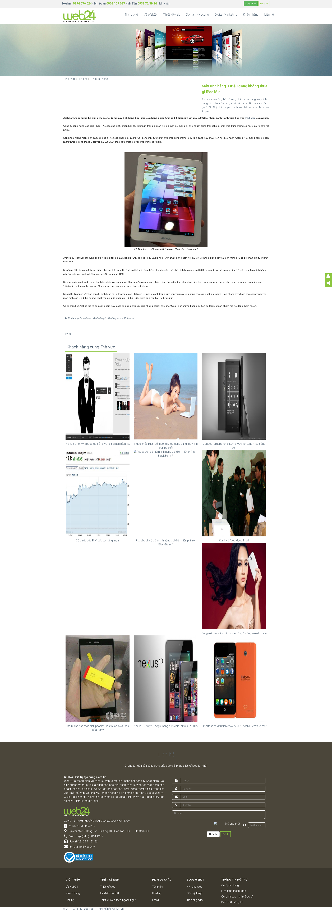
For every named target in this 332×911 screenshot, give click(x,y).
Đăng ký (264, 3)
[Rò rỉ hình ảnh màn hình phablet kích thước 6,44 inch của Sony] (98, 678)
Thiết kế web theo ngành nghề (118, 900)
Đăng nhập (251, 3)
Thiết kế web (107, 886)
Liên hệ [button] (269, 14)
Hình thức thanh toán (233, 890)
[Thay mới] (244, 825)
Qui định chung (230, 885)
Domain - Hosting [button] (197, 14)
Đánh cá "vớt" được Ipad (234, 540)
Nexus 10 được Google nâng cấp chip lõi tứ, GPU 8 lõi (166, 726)
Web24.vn (118, 908)
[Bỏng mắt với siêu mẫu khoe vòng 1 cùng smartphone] (234, 585)
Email (155, 900)
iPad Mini (250, 117)
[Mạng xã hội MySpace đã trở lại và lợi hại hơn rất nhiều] (98, 396)
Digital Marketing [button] (226, 14)
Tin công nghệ (195, 900)
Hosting (156, 893)
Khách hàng (73, 893)
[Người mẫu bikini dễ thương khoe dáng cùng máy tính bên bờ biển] (166, 396)
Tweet (68, 333)
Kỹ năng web (194, 886)
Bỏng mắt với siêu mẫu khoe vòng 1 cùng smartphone (234, 633)
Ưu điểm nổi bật (109, 893)
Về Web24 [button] (151, 14)
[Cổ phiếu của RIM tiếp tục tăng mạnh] (98, 493)
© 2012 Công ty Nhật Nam (79, 908)
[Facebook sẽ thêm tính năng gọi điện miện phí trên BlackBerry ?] (166, 493)
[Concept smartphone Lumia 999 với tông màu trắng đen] (234, 396)
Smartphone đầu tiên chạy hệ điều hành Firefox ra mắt (233, 726)
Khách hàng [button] (251, 14)
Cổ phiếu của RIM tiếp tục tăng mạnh (98, 540)
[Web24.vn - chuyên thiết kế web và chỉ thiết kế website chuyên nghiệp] (79, 16)
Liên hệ (70, 900)
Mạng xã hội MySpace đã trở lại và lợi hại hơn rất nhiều (98, 443)
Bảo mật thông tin (232, 902)
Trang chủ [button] (131, 14)
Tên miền (157, 886)
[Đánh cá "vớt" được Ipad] (234, 493)
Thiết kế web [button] (171, 14)
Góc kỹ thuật (194, 893)
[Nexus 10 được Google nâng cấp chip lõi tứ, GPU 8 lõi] (166, 678)
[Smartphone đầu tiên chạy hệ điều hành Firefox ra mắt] (234, 678)
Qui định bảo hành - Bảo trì (237, 896)
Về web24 (72, 886)
